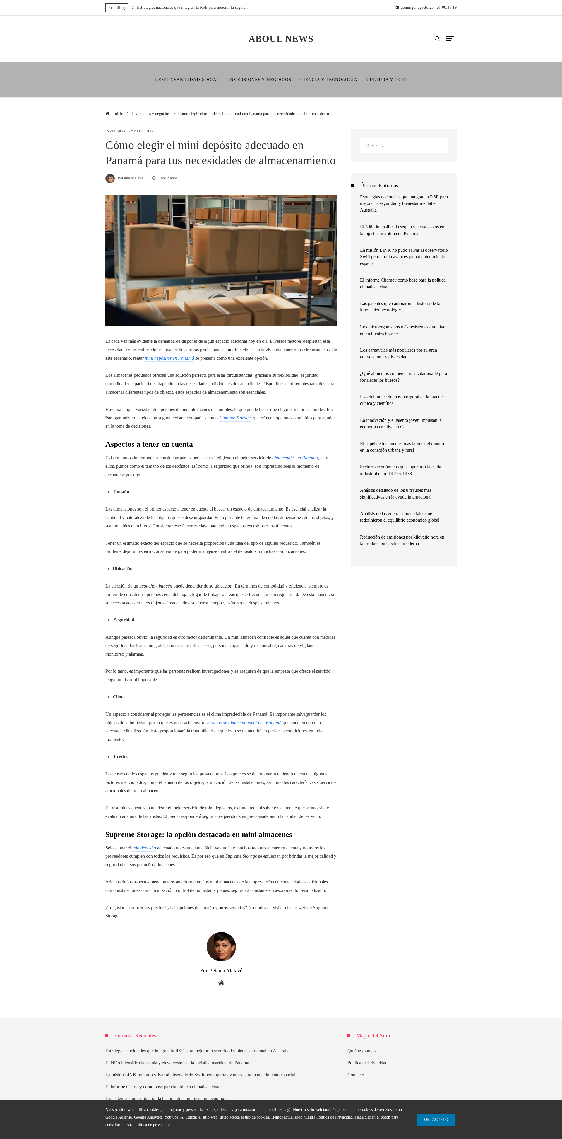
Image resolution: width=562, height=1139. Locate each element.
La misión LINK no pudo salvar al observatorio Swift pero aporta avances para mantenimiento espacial (404, 257)
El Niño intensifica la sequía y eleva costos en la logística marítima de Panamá (177, 1062)
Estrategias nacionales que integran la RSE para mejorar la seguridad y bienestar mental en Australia (192, 7)
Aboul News (281, 38)
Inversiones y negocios (129, 131)
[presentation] (132, 6)
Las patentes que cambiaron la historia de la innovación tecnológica (167, 1098)
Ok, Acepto (436, 1119)
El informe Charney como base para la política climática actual (162, 1086)
